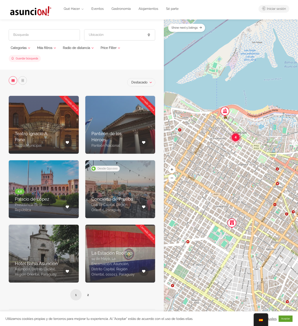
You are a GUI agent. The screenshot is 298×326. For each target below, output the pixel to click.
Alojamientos (148, 9)
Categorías (19, 48)
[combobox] (141, 82)
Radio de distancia (76, 48)
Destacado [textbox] (139, 82)
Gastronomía (121, 9)
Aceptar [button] (285, 318)
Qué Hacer (72, 9)
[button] (172, 169)
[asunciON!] (30, 11)
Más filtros (44, 48)
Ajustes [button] (271, 319)
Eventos (97, 9)
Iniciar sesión (276, 9)
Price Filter (108, 48)
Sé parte (172, 9)
